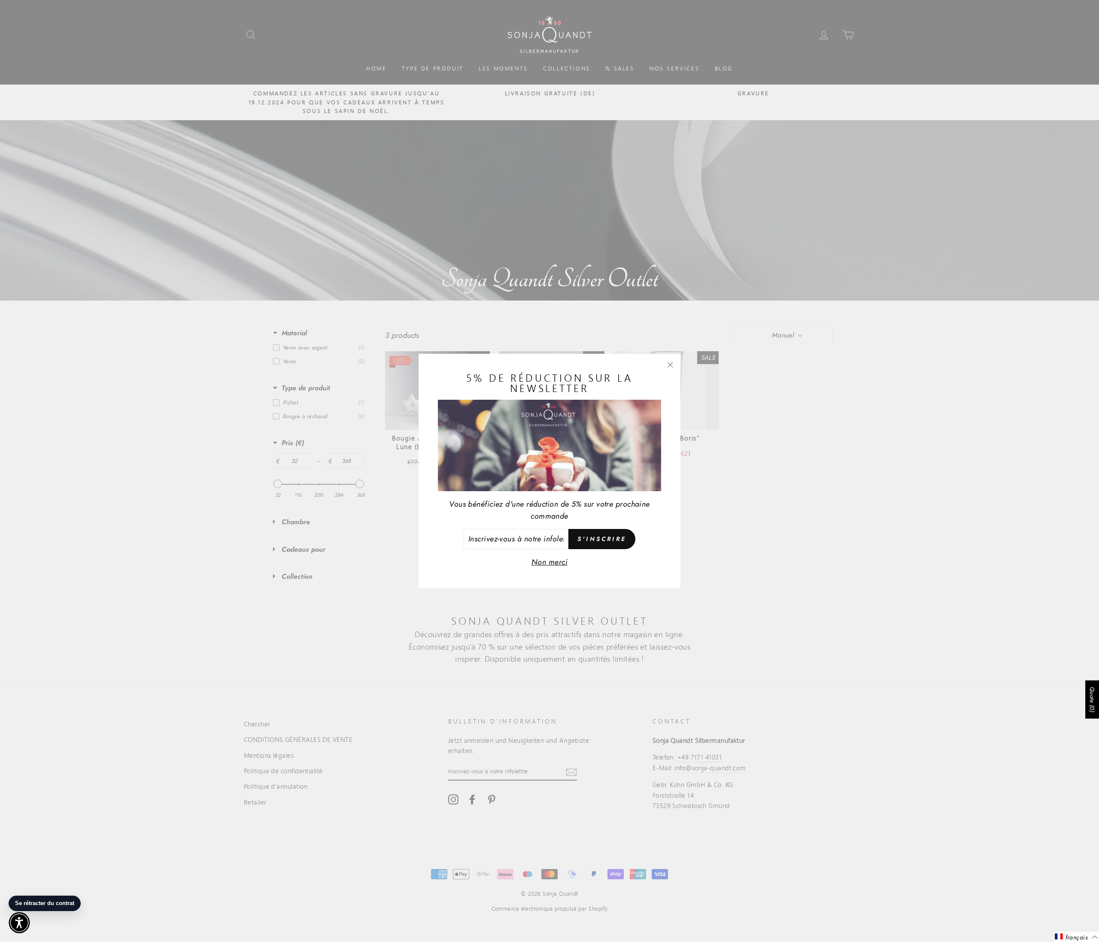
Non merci (549, 562)
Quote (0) (1092, 699)
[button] (19, 922)
